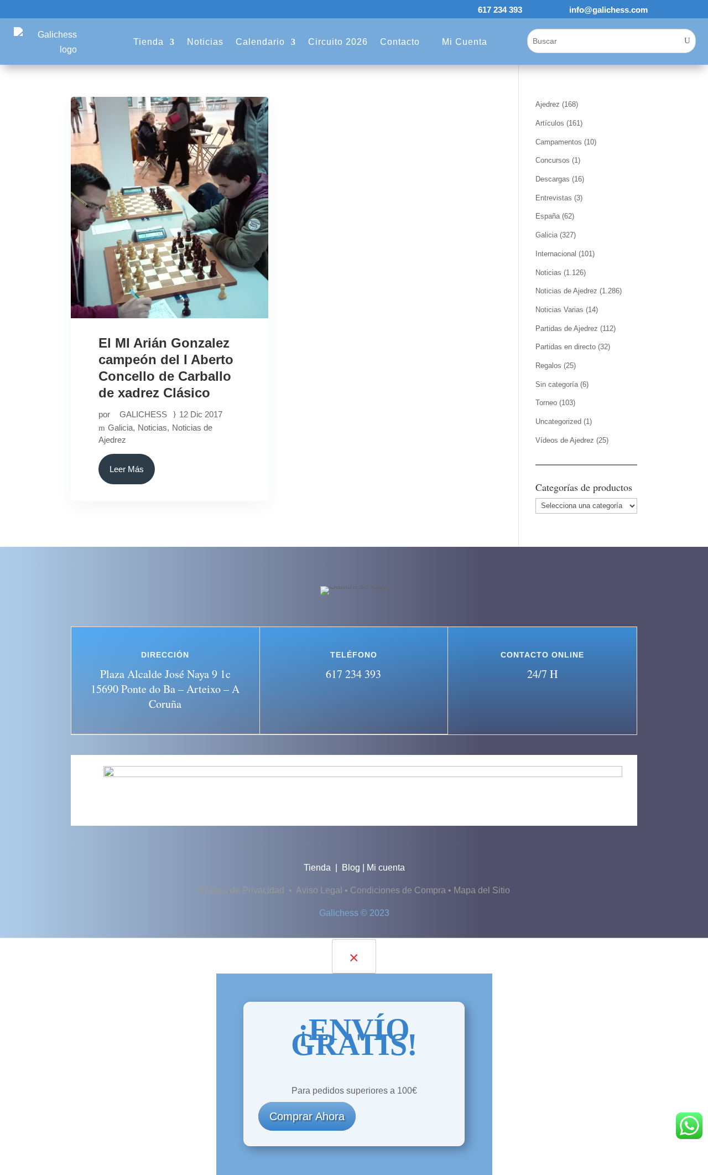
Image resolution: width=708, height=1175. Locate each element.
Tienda (318, 867)
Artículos (549, 123)
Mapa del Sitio (482, 890)
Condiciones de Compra (398, 890)
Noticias (152, 427)
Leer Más (127, 469)
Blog (351, 867)
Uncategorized (558, 421)
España (547, 216)
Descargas (552, 179)
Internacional (555, 254)
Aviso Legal (319, 890)
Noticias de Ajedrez (566, 291)
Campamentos (558, 142)
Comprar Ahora (307, 1116)
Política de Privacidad (243, 890)
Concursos (552, 160)
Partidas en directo (565, 347)
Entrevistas (553, 198)
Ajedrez (547, 104)
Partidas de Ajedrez (566, 328)
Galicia (120, 427)
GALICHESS (143, 414)
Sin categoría (556, 384)
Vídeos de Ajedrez (564, 440)
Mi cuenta (386, 867)
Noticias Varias (559, 310)
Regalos (548, 365)
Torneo (546, 402)
